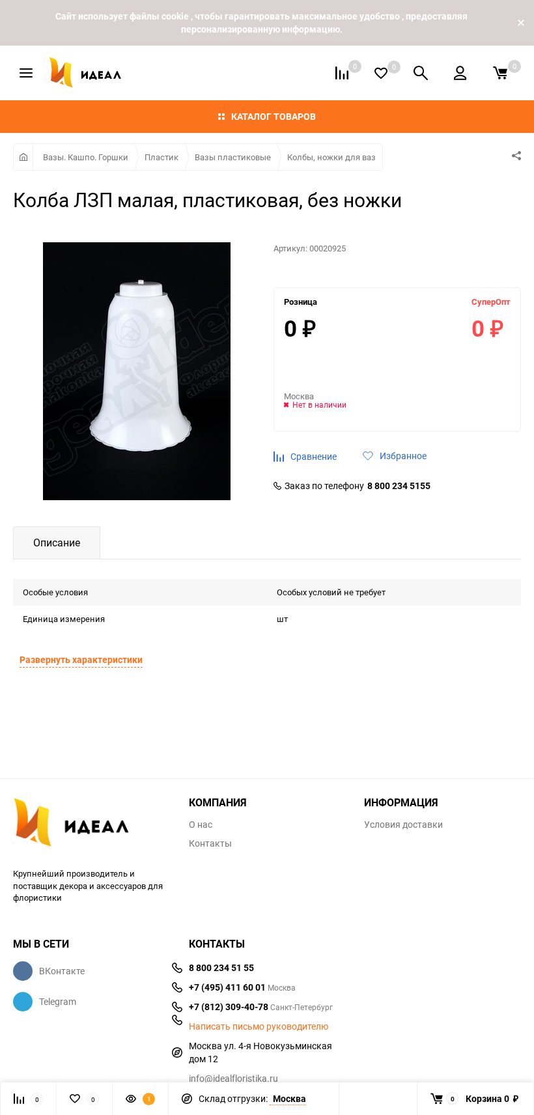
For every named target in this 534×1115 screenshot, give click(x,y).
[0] (500, 72)
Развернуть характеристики (81, 659)
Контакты (210, 843)
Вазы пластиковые (233, 157)
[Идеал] (91, 824)
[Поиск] (421, 73)
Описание (56, 542)
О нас (200, 824)
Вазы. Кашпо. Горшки (85, 157)
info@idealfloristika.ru (233, 1078)
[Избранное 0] (380, 73)
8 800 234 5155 (398, 485)
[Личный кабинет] (460, 73)
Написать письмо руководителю (258, 1026)
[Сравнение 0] (341, 72)
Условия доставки (403, 824)
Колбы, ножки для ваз (331, 157)
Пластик (161, 157)
